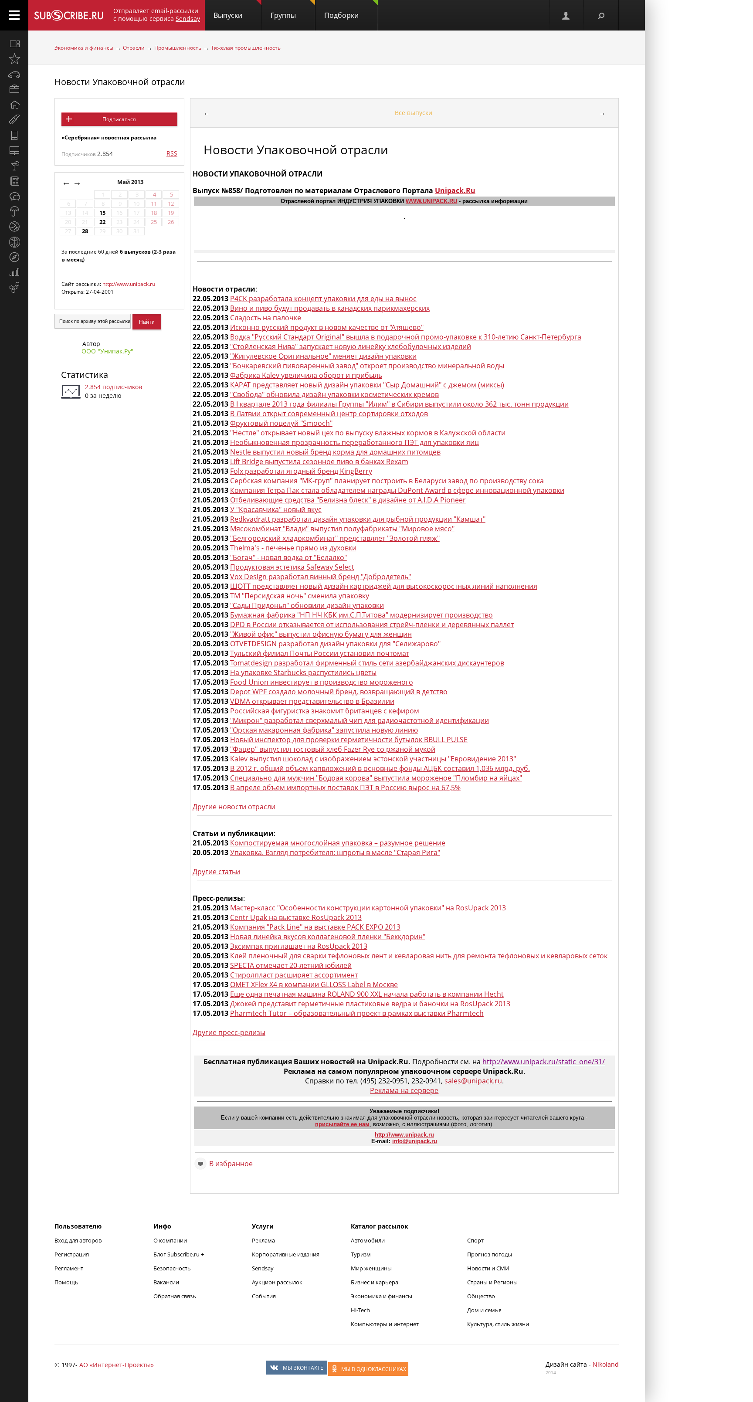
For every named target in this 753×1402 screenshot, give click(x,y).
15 (102, 213)
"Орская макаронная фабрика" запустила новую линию (324, 730)
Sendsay (263, 1268)
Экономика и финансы (83, 47)
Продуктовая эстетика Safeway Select (292, 567)
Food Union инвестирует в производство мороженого (321, 682)
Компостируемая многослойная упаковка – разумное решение (337, 843)
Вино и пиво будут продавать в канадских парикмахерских (330, 308)
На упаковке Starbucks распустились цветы (303, 672)
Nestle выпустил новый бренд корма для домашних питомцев (335, 452)
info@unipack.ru (414, 1141)
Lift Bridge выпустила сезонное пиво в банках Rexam (319, 461)
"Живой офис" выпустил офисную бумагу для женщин (321, 634)
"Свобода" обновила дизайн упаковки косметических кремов (334, 394)
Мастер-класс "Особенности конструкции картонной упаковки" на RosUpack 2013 (368, 908)
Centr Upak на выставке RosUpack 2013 (296, 917)
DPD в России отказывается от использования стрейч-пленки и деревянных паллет (372, 624)
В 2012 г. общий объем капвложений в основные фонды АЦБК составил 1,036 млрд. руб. (380, 768)
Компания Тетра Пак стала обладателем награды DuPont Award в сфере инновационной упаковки (397, 490)
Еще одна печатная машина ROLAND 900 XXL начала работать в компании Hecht (367, 994)
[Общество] (14, 196)
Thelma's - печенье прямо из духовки (293, 548)
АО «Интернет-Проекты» (116, 1365)
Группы (283, 15)
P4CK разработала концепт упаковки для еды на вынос (323, 298)
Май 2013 (131, 182)
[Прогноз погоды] (14, 211)
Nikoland (606, 1364)
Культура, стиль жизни (498, 1324)
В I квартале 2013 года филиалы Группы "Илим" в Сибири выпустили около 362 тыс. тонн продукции (399, 404)
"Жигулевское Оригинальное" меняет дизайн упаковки (323, 356)
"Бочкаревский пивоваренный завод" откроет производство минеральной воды (367, 365)
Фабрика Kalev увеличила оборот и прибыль (306, 375)
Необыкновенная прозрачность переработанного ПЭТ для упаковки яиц (354, 442)
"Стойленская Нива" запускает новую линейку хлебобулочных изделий (350, 346)
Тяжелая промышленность (246, 47)
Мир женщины (371, 1268)
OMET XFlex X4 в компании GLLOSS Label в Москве (314, 984)
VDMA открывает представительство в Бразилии (312, 701)
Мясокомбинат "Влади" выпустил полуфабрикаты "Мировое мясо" (342, 528)
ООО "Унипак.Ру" (107, 351)
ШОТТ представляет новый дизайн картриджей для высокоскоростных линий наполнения (383, 586)
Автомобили (368, 1240)
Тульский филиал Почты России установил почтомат (319, 653)
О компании (170, 1240)
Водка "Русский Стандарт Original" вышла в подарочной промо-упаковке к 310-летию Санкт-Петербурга (405, 337)
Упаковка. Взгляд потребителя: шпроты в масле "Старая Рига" (335, 852)
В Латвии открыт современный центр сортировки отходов (329, 413)
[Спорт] (14, 226)
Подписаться (119, 119)
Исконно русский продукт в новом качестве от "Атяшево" (327, 327)
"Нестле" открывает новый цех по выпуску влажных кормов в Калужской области (367, 433)
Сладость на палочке (265, 317)
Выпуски (228, 15)
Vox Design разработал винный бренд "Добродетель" (320, 576)
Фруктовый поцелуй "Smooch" (281, 423)
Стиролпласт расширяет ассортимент (294, 975)
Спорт (475, 1240)
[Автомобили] (14, 74)
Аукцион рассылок (277, 1282)
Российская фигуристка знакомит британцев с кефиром (324, 711)
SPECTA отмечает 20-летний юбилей (291, 965)
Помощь (66, 1282)
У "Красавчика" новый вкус (276, 509)
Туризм (361, 1254)
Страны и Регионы (492, 1282)
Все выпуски (413, 113)
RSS (171, 153)
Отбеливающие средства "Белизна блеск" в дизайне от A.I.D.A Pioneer (348, 500)
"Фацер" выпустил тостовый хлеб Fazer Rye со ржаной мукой (332, 749)
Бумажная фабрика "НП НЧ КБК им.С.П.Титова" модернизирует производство (361, 615)
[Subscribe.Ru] (68, 15)
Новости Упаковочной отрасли (119, 82)
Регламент (68, 1268)
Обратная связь (174, 1296)
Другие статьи (216, 871)
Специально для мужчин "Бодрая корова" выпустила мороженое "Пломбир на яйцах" (376, 778)
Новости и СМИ (488, 1268)
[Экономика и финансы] (14, 272)
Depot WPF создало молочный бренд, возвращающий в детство (339, 691)
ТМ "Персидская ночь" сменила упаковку (299, 596)
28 (85, 231)
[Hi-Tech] (14, 135)
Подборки (341, 15)
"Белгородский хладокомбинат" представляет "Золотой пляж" (335, 538)
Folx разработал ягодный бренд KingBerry (301, 471)
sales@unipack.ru (473, 1081)
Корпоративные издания (285, 1254)
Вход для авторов (78, 1240)
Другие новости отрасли (234, 806)
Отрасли (134, 47)
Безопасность (172, 1268)
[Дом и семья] (14, 104)
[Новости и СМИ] (14, 180)
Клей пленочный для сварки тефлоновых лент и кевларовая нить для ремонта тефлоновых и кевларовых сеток (418, 956)
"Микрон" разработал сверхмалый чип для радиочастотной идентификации (359, 720)
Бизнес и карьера (374, 1282)
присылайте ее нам (342, 1124)
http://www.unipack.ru (128, 284)
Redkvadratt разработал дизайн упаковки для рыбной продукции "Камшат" (357, 519)
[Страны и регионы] (14, 241)
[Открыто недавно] (14, 58)
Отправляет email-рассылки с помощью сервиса (156, 15)
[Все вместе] (14, 43)
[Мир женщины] (14, 119)
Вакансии (166, 1282)
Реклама (263, 1240)
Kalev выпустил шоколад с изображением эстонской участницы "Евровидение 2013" (373, 759)
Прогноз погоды (489, 1254)
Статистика (84, 374)
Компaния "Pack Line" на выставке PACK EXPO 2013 (315, 927)
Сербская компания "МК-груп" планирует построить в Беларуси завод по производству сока (387, 480)
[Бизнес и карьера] (14, 89)
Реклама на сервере (404, 1090)
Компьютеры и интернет (385, 1324)
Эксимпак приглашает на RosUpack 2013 (298, 946)
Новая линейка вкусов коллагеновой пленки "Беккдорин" (327, 936)
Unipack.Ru (455, 190)
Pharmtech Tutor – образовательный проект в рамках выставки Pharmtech (357, 1013)
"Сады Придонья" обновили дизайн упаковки (307, 605)
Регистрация (71, 1254)
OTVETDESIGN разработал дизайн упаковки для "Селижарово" (335, 643)
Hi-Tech (360, 1310)
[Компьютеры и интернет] (14, 150)
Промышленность (177, 47)
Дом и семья (484, 1310)
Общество (481, 1296)
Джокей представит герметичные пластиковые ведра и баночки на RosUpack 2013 (370, 1003)
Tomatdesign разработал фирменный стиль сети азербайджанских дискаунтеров (367, 663)
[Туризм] (14, 257)
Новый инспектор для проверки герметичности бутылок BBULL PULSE (349, 739)
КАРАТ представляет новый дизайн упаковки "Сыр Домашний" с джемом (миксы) (367, 385)
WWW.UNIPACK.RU (431, 201)
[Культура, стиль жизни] (14, 165)
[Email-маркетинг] (14, 287)
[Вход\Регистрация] (566, 15)
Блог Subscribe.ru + (179, 1254)
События (264, 1296)
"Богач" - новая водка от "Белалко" (288, 557)
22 (102, 222)
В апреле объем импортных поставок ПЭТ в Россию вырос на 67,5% (345, 787)
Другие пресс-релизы (229, 1032)
